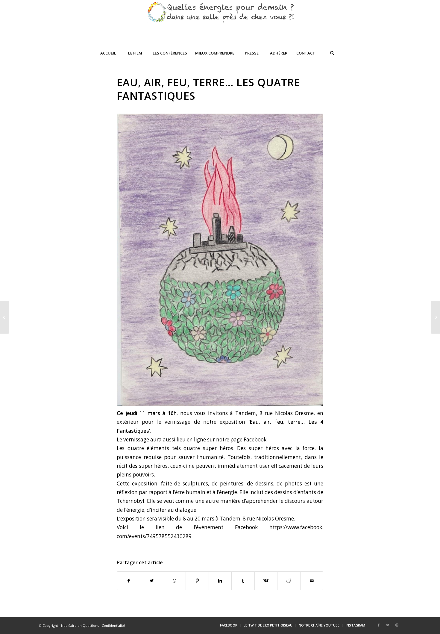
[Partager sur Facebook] (128, 581)
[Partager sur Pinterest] (197, 581)
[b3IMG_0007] (220, 260)
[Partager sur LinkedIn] (220, 581)
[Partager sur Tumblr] (243, 581)
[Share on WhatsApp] (174, 581)
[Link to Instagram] (396, 625)
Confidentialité (113, 625)
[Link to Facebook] (378, 625)
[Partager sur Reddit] (288, 581)
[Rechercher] (332, 53)
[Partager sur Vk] (266, 581)
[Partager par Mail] (312, 581)
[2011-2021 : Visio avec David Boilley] (4, 317)
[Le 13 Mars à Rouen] (435, 317)
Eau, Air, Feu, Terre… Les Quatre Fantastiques (208, 89)
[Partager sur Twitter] (151, 581)
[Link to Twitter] (387, 625)
